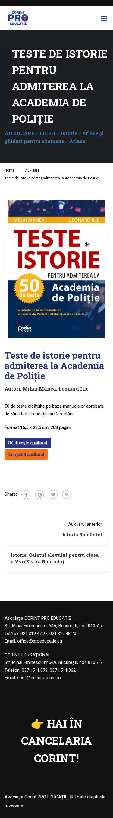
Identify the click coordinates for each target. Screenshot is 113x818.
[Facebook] (25, 494)
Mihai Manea (39, 388)
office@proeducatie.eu (39, 641)
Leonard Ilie (73, 388)
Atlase (77, 141)
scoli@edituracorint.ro (39, 677)
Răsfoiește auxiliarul (27, 442)
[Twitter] (53, 494)
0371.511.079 (35, 670)
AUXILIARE (19, 133)
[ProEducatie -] (18, 19)
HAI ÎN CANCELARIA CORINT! (56, 740)
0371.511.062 (63, 670)
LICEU (47, 133)
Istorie (69, 133)
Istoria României (82, 534)
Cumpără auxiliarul (26, 454)
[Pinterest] (66, 494)
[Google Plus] (39, 494)
